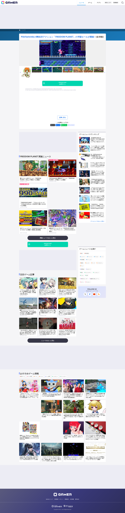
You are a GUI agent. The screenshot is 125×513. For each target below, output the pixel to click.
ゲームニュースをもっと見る (97, 221)
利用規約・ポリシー (59, 499)
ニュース (81, 2)
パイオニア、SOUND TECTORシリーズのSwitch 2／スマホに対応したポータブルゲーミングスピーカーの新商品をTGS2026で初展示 (67, 332)
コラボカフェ (100, 262)
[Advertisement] (62, 17)
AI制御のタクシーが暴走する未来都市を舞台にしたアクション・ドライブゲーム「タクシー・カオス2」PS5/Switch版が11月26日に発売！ (95, 395)
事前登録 (87, 253)
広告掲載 (72, 499)
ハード (102, 256)
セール (82, 282)
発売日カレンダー (84, 278)
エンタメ (88, 262)
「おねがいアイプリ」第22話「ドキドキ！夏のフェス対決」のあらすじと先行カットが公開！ (73, 437)
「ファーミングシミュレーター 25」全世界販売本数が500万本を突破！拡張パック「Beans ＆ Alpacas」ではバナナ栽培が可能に (73, 416)
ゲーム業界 (48, 376)
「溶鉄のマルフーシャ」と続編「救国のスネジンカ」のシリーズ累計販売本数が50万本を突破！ (51, 415)
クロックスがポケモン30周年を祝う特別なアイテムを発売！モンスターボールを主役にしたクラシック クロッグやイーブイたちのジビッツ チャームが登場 (95, 437)
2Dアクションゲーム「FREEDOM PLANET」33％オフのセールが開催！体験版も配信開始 (33, 229)
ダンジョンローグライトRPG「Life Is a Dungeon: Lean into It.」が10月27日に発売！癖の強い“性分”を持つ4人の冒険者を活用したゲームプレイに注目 (47, 333)
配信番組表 (116, 2)
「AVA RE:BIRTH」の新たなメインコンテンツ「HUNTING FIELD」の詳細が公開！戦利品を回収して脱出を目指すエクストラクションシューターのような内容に (28, 333)
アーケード (90, 256)
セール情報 (30, 376)
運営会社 (77, 499)
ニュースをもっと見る (47, 340)
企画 (87, 275)
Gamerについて (49, 499)
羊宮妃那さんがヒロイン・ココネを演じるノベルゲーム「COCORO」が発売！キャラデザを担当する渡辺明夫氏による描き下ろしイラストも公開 (47, 292)
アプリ (99, 2)
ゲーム (90, 2)
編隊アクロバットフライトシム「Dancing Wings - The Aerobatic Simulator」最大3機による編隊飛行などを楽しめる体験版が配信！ (28, 312)
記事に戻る (62, 117)
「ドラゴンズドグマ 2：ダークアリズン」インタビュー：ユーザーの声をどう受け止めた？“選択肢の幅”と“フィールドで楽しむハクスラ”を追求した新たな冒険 (51, 459)
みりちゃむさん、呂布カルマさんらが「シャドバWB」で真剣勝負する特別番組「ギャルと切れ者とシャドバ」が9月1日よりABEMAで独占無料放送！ (73, 395)
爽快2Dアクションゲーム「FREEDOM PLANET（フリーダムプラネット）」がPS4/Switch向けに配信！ (62, 229)
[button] (20, 72)
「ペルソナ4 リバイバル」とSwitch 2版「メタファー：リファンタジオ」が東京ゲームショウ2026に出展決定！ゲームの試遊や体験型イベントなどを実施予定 (67, 312)
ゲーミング (89, 259)
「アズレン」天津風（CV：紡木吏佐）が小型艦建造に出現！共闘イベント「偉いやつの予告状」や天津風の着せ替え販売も (28, 292)
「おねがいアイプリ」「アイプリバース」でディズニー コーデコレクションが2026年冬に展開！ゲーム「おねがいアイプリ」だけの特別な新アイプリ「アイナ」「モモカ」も (29, 396)
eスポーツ (89, 269)
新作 (82, 253)
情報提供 (67, 499)
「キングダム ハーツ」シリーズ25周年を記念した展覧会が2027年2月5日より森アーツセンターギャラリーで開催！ (95, 458)
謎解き (82, 262)
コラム (82, 275)
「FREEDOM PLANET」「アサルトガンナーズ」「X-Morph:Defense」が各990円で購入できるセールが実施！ (33, 204)
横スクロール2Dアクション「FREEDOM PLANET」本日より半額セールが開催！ (30, 179)
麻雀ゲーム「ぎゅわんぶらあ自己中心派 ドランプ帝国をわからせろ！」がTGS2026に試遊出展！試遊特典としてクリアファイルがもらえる (29, 437)
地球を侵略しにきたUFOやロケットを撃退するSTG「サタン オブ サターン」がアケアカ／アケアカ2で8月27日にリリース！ (73, 458)
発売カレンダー (108, 2)
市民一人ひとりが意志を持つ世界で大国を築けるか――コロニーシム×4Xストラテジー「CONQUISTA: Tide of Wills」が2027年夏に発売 (67, 292)
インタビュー (96, 272)
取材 (82, 272)
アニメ (82, 265)
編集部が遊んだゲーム (94, 278)
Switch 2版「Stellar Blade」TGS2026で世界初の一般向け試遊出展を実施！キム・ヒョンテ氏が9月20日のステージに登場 (29, 458)
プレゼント (88, 282)
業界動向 (82, 269)
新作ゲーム (23, 376)
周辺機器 (82, 259)
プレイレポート (88, 272)
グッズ (93, 262)
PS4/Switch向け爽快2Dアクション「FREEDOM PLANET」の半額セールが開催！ (58, 36)
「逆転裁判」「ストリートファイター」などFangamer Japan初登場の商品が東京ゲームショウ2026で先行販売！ (51, 395)
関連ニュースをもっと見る (48, 238)
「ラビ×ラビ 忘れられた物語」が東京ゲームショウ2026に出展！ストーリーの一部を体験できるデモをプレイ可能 (95, 415)
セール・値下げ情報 (53, 160)
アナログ (96, 256)
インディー (83, 256)
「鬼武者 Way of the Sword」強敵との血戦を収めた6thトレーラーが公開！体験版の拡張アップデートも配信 (47, 312)
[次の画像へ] (62, 53)
